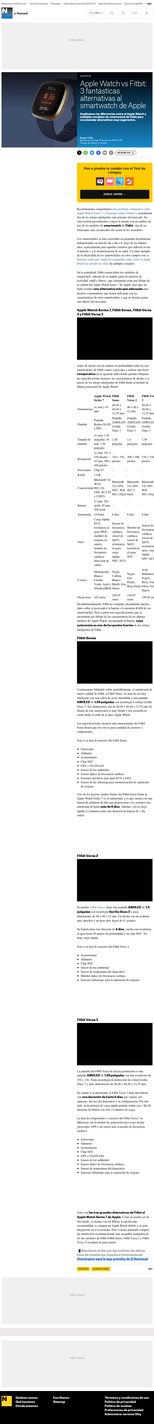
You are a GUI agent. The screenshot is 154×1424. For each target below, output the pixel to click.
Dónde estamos (27, 1406)
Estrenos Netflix (133, 4)
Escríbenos (61, 1397)
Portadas (56, 4)
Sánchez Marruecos (110, 4)
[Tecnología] (7, 13)
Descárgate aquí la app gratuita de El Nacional (112, 1259)
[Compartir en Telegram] (92, 152)
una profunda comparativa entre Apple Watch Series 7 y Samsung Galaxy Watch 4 (113, 211)
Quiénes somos (27, 1397)
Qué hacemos (25, 1402)
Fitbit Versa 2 (98, 907)
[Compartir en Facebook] (98, 152)
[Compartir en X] (79, 152)
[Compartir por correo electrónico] (105, 152)
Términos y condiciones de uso (127, 1397)
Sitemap (59, 1402)
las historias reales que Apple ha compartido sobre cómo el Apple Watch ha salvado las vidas (113, 259)
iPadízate (83, 1269)
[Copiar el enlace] (111, 152)
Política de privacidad (120, 1402)
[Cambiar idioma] (135, 13)
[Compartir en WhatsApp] (85, 152)
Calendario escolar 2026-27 (79, 4)
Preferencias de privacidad (124, 1410)
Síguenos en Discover (14, 4)
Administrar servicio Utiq (123, 1414)
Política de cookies (118, 1406)
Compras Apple (101, 1269)
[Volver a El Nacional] (96, 13)
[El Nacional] (7, 1401)
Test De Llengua (38, 4)
